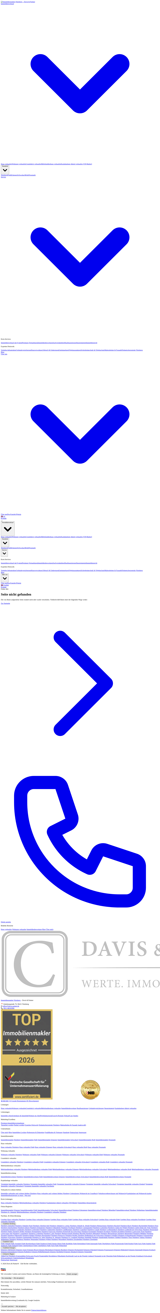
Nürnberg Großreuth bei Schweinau (130, 1230)
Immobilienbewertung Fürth (33, 1177)
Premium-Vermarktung (30, 343)
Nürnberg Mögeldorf (93, 1233)
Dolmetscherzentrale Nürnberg (132, 350)
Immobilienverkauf (7, 522)
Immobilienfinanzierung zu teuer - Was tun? (16, 1195)
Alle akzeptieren (19, 1278)
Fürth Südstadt (13, 1246)
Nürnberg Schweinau (8, 1237)
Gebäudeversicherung (23, 350)
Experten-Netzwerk (31, 1125)
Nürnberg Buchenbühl (139, 1226)
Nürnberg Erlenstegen (37, 1228)
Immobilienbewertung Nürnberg (12, 1177)
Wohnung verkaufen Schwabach (73, 1155)
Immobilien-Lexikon (19, 1132)
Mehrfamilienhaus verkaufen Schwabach (93, 1169)
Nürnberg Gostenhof (80, 1230)
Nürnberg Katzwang (48, 1232)
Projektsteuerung (46, 1116)
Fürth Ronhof (129, 1244)
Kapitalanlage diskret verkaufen (125, 1108)
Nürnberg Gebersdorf (32, 1230)
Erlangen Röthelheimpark (41, 1252)
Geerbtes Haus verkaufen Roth (109, 1219)
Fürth (9, 175)
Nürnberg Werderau (16, 1239)
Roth (27, 175)
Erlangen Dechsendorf (76, 1250)
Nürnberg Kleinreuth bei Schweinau (68, 1232)
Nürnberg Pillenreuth (14, 1235)
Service (4, 550)
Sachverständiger (59, 343)
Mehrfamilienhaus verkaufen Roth (119, 1169)
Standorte (5, 166)
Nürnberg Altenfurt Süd (41, 1226)
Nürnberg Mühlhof (140, 1233)
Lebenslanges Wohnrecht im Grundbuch (84, 1193)
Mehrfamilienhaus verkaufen (51, 164)
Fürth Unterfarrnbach (25, 1246)
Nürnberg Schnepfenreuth (127, 1235)
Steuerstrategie (81, 343)
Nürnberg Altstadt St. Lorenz (60, 1226)
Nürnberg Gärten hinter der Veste (139, 1228)
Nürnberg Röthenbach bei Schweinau (91, 1235)
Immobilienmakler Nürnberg (11, 1000)
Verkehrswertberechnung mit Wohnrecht (112, 1193)
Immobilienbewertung (45, 343)
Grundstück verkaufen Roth (99, 1162)
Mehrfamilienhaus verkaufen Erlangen (65, 1169)
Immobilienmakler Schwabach (68, 1140)
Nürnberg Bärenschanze (98, 1226)
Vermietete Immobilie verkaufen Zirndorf (131, 1184)
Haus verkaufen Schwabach (62, 1147)
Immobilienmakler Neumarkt (105, 1140)
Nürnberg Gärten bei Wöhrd (118, 1228)
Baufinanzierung (70, 343)
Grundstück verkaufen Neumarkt (121, 1162)
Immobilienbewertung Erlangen (54, 1177)
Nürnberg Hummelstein (33, 1232)
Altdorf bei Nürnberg (8, 1256)
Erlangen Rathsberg (25, 1252)
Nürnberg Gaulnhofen (17, 1230)
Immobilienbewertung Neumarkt (120, 1177)
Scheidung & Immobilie (20, 1116)
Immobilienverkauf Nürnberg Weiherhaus (130, 1210)
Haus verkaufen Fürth (26, 1147)
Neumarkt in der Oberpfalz (103, 1256)
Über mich (49, 929)
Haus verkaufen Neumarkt (97, 1147)
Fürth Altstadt (6, 1244)
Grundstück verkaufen (33, 164)
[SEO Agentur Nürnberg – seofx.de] (20, 1270)
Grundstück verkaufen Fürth (33, 1162)
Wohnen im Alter (34, 1116)
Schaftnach (140, 1256)
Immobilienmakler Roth (87, 1140)
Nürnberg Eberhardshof (9, 1228)
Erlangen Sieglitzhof (57, 1252)
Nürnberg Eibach (24, 1228)
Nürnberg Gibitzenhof (48, 1230)
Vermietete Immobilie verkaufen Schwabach (101, 1184)
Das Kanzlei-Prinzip (14, 514)
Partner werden (19, 1125)
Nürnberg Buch (126, 1226)
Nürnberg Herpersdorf (150, 1230)
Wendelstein (29, 1258)
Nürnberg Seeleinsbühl (24, 1237)
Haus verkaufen (6, 164)
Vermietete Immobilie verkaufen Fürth (43, 1184)
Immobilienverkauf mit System (11, 343)
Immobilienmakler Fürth (29, 1140)
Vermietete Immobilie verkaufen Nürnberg (15, 1184)
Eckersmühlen (21, 1256)
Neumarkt (32, 175)
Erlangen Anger (21, 1250)
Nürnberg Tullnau (138, 1237)
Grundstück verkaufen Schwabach (78, 1162)
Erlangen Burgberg (61, 1250)
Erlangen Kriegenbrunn (9, 1252)
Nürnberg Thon (126, 1237)
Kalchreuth (70, 1256)
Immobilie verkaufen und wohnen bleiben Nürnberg (19, 1193)
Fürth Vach (51, 1246)
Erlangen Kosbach (149, 1250)
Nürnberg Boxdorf (113, 1226)
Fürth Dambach (41, 1244)
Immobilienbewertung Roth (98, 1177)
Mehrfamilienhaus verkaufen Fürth (40, 1169)
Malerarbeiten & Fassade (113, 350)
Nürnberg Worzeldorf (59, 1239)
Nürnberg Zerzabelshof (75, 1239)
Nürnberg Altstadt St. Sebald (80, 1226)
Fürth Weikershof (61, 1246)
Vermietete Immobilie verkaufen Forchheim (39, 1186)
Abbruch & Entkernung (50, 350)
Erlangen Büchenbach (46, 1250)
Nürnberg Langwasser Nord (135, 1232)
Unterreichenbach (19, 1258)
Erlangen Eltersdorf (91, 1250)
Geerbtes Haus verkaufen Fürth (61, 1219)
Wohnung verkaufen (19, 164)
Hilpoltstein (61, 1256)
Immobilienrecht (91, 343)
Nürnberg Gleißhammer (64, 1230)
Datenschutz (74, 1132)
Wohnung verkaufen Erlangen (51, 1155)
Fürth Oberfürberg (104, 1244)
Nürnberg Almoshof (8, 1226)
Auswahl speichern (8, 1306)
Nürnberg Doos (152, 1226)
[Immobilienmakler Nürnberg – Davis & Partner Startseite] (18, 2)
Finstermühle (44, 1256)
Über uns (4, 514)
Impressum (82, 1132)
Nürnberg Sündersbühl (100, 1237)
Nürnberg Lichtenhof (36, 1233)
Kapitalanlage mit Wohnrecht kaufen (139, 1193)
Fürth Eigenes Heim (54, 1244)
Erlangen (14, 175)
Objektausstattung (74, 350)
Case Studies (73, 1116)
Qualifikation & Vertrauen (53, 1132)
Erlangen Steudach (70, 1252)
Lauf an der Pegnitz (81, 1256)
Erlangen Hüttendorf (121, 1250)
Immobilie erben (6, 1116)
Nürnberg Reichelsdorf (43, 1235)
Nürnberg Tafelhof (114, 1237)
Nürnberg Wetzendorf (31, 1239)
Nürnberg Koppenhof (89, 1232)
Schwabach (21, 175)
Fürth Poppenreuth (117, 1244)
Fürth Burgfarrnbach (29, 1244)
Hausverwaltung (36, 350)
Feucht (36, 1256)
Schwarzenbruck (7, 1258)
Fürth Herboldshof (79, 1244)
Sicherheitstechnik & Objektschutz (92, 350)
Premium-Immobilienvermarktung (12, 1123)
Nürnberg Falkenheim (53, 1228)
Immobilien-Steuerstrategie (87, 1203)
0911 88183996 (8, 1008)
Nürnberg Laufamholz (21, 1233)
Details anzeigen (72, 1274)
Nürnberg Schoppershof (144, 1235)
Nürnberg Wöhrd (45, 1239)
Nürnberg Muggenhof (125, 1233)
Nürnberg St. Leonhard (69, 1237)
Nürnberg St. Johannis (53, 1237)
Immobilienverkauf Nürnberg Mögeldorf (102, 1210)
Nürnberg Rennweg (58, 1235)
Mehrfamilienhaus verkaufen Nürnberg (14, 1169)
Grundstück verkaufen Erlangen (55, 1162)
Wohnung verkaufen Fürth (31, 1155)
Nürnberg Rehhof (28, 1235)
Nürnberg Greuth (93, 1230)
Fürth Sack (138, 1244)
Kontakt (3, 518)
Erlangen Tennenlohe (84, 1252)
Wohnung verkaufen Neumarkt (114, 1155)
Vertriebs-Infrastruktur (8, 350)
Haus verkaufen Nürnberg (10, 1147)
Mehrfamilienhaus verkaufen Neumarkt (145, 1169)
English (5, 585)
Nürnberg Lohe (49, 1233)
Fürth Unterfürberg (40, 1246)
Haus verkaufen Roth (79, 1147)
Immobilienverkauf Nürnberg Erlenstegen (73, 1210)
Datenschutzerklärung (38, 1310)
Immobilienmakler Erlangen (47, 1140)
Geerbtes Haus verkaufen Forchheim (132, 1219)
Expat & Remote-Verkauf (60, 1116)
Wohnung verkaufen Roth (94, 1155)
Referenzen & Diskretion (35, 1132)
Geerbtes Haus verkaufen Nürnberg (13, 1219)
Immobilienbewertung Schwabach (77, 1177)
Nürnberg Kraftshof (118, 1232)
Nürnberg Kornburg (104, 1232)
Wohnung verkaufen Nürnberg (11, 1155)
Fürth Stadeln (147, 1244)
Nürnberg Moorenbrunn (109, 1233)
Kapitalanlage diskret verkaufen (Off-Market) (76, 164)
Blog (2, 352)
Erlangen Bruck (33, 1250)
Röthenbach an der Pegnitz (126, 1256)
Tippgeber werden (7, 1125)
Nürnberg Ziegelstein (90, 1239)
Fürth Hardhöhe (67, 1244)
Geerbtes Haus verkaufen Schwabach (85, 1219)
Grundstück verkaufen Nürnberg (12, 1162)
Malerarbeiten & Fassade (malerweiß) (73, 1125)
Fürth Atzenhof (16, 1244)
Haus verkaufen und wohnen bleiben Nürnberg (53, 1193)
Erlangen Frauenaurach (106, 1250)
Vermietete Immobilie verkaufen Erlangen (71, 1184)
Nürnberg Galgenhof (100, 1228)
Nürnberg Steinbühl (85, 1237)
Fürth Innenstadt (92, 1244)
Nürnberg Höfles (19, 1232)
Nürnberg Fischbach (68, 1228)
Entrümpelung (63, 350)
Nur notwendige (6, 1278)
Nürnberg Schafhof (111, 1235)
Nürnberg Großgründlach (109, 1230)
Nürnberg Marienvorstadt (63, 1233)
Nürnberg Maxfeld (79, 1233)
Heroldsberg (53, 1256)
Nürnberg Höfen (7, 1232)
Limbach (91, 1256)
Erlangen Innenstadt (136, 1250)
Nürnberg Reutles (71, 1235)
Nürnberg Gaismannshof (84, 1228)
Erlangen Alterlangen (8, 1250)
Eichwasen (30, 1256)
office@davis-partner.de (11, 1006)
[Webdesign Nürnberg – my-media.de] (7, 1270)
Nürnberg (4, 175)
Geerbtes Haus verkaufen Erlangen (38, 1219)
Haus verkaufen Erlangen (43, 1147)
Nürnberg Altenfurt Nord (24, 1226)
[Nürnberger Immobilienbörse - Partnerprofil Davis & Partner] (90, 1099)
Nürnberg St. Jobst (38, 1237)
